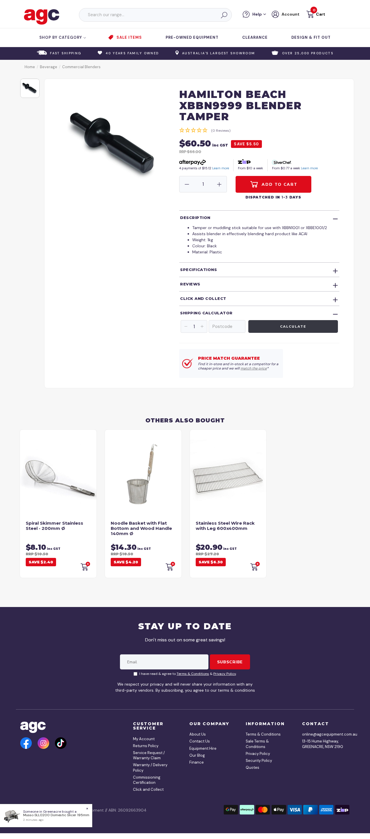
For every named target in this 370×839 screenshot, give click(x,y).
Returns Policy (145, 745)
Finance (196, 762)
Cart (320, 14)
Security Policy (259, 760)
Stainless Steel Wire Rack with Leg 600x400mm (225, 525)
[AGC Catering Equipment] (41, 16)
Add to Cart (278, 184)
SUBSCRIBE (230, 661)
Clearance (255, 37)
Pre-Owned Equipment (192, 37)
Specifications (198, 269)
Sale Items (129, 37)
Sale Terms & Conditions (257, 744)
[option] (30, 88)
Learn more (220, 168)
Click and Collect (203, 298)
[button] (315, 15)
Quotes (252, 767)
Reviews (190, 284)
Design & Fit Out (311, 37)
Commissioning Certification (146, 780)
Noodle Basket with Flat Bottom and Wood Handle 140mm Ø (141, 528)
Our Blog (197, 755)
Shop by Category (61, 37)
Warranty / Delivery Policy (150, 767)
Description (195, 217)
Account (290, 14)
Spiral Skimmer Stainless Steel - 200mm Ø (54, 525)
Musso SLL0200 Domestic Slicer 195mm (56, 815)
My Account (144, 738)
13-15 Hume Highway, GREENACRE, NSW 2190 (322, 744)
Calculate (293, 326)
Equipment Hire (203, 748)
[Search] (223, 15)
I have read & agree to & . (187, 673)
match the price (253, 368)
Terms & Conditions (193, 673)
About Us (197, 734)
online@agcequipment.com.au (323, 734)
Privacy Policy (224, 673)
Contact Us (199, 741)
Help (257, 14)
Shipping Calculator (206, 313)
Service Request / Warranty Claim (149, 755)
